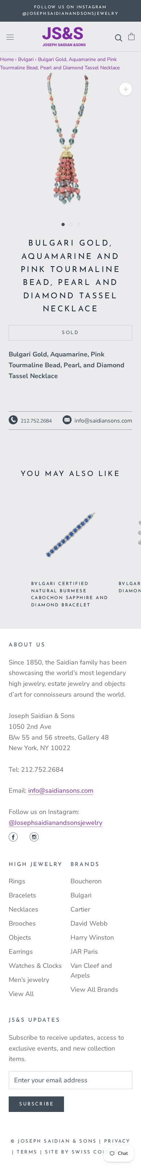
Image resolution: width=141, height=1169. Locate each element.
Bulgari (80, 895)
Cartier (80, 909)
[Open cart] (131, 36)
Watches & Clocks (35, 965)
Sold (70, 332)
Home (7, 59)
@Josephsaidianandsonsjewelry (55, 822)
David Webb (89, 923)
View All (21, 994)
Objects (20, 937)
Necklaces (23, 909)
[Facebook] (13, 837)
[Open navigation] (10, 37)
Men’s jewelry (29, 979)
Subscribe (36, 1104)
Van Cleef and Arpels (91, 970)
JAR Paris (84, 951)
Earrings (21, 951)
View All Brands (94, 989)
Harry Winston (92, 937)
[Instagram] (34, 837)
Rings (17, 881)
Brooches (22, 923)
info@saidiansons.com (60, 790)
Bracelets (22, 895)
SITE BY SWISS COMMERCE (87, 1152)
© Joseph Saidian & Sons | (57, 1141)
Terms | (31, 1152)
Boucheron (86, 881)
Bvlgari (26, 59)
